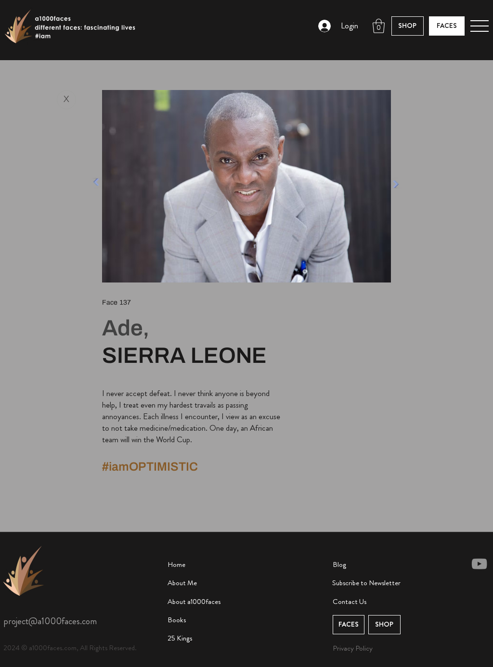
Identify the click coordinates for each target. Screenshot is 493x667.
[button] (379, 26)
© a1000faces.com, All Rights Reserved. (79, 647)
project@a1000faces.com (50, 621)
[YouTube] (479, 563)
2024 (12, 647)
